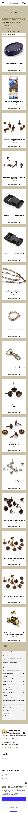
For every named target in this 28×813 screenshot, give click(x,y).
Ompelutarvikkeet (17, 10)
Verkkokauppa (7, 10)
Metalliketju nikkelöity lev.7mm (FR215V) (14, 291)
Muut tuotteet (14, 12)
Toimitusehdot (5, 762)
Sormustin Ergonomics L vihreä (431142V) (14, 102)
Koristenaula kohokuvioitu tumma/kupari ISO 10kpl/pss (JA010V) (14, 519)
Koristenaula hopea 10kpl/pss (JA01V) (14, 481)
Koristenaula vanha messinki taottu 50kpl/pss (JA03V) (14, 443)
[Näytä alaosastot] (24, 665)
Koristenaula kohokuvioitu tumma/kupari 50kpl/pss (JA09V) (14, 557)
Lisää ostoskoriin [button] (12, 70)
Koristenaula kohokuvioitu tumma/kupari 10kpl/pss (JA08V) (14, 595)
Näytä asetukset (14, 807)
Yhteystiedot (4, 758)
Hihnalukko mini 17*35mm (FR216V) (14, 367)
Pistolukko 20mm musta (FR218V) (14, 253)
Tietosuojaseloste (13, 811)
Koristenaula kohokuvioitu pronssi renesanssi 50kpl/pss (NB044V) (14, 633)
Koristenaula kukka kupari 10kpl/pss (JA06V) (14, 405)
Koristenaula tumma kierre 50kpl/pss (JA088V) (14, 178)
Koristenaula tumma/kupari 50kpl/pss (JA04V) (14, 140)
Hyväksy (14, 799)
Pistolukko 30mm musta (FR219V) (14, 215)
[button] (25, 783)
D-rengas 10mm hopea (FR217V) (14, 329)
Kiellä (14, 803)
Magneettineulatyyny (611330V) (14, 63)
